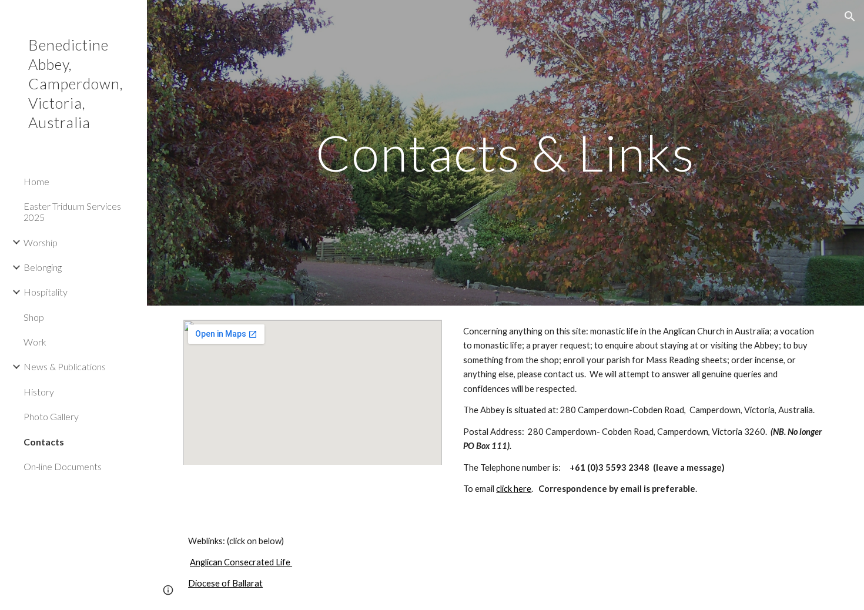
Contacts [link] (44, 441)
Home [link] (36, 181)
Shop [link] (34, 317)
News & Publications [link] (65, 366)
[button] (850, 16)
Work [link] (35, 341)
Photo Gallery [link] (51, 416)
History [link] (39, 391)
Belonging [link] (43, 267)
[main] (505, 152)
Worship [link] (41, 242)
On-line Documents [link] (63, 466)
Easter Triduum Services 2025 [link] (72, 211)
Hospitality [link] (46, 291)
